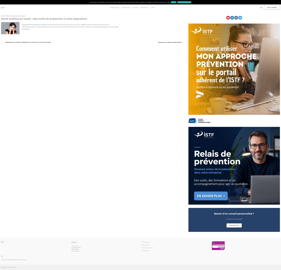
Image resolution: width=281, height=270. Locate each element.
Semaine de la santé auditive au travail (34, 24)
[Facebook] (236, 18)
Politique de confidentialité (184, 2)
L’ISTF (152, 7)
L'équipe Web (22, 15)
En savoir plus (25, 29)
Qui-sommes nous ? (146, 242)
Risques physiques (14, 15)
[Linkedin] (232, 18)
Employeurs (125, 7)
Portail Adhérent (272, 7)
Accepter (173, 2)
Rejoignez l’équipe (145, 245)
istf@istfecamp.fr (75, 246)
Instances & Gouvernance (147, 247)
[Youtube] (228, 18)
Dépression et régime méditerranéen (170, 42)
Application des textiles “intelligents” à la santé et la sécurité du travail (28, 42)
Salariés (134, 7)
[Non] (279, 2)
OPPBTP (83, 24)
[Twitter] (240, 18)
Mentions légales (145, 250)
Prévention (144, 7)
